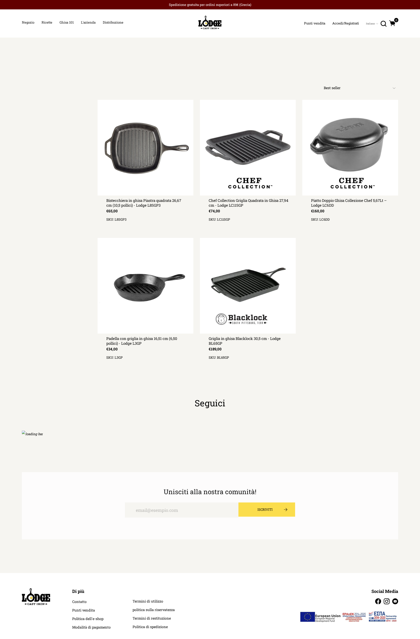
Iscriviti (265, 509)
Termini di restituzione (152, 618)
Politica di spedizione (150, 627)
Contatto (79, 601)
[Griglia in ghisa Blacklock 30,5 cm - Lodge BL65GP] (248, 286)
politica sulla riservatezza (154, 610)
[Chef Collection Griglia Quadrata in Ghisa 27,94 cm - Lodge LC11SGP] (248, 148)
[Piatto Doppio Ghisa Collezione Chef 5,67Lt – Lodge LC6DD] (350, 148)
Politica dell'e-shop (87, 618)
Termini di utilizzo (148, 601)
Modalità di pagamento (91, 627)
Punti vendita (83, 610)
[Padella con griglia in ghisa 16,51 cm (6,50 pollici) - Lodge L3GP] (145, 286)
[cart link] (392, 23)
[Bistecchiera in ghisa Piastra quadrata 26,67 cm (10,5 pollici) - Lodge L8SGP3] (145, 148)
